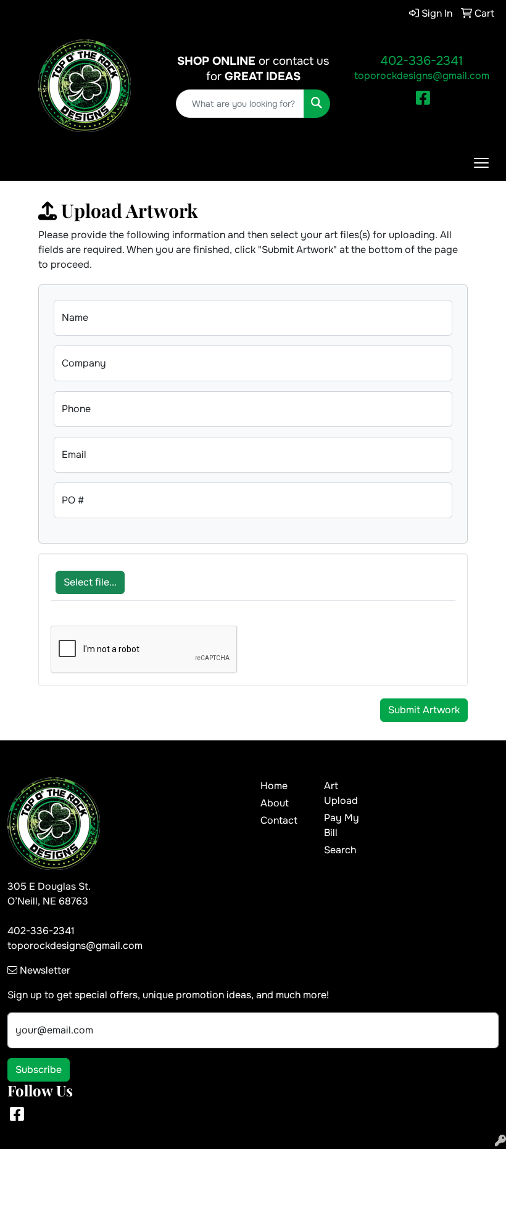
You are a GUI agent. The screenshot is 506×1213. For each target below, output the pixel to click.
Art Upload (341, 793)
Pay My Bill (341, 825)
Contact (278, 820)
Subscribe (38, 1069)
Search (340, 849)
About (274, 803)
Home (274, 785)
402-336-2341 (421, 60)
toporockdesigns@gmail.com (421, 75)
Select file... (90, 582)
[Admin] (500, 1141)
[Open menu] (481, 163)
